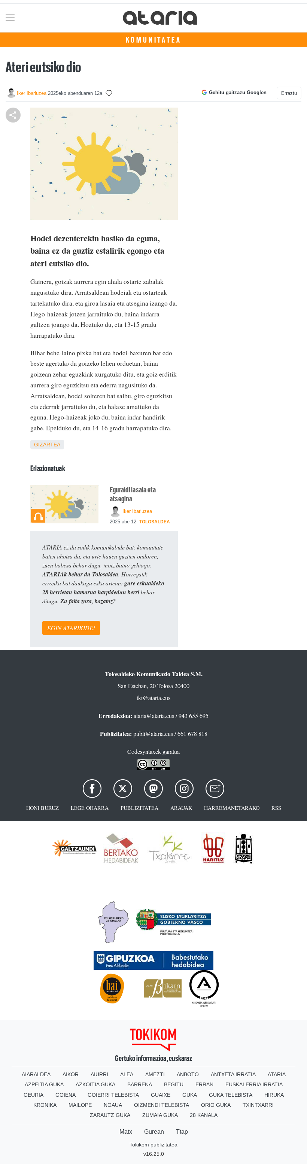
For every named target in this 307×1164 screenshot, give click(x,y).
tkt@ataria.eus (153, 698)
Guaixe (160, 1095)
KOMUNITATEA (154, 39)
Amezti (155, 1074)
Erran (204, 1084)
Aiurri (99, 1074)
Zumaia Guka (160, 1115)
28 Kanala (204, 1115)
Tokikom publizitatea (153, 1145)
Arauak (181, 807)
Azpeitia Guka (44, 1084)
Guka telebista (230, 1095)
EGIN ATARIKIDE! (71, 628)
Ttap (182, 1132)
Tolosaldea (154, 521)
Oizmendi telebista (161, 1105)
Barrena (139, 1084)
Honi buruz (42, 807)
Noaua (113, 1105)
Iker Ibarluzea (31, 93)
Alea (126, 1074)
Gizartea (47, 445)
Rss (276, 807)
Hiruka (274, 1095)
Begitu (173, 1084)
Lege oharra (90, 807)
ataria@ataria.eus (154, 715)
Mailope (80, 1105)
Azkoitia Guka (95, 1084)
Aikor (71, 1074)
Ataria (277, 1074)
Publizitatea (139, 807)
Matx (125, 1132)
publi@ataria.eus (153, 733)
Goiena (65, 1095)
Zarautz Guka (110, 1115)
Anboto (188, 1074)
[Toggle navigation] (10, 17)
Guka (189, 1095)
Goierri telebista (113, 1095)
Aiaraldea (36, 1074)
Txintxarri (258, 1105)
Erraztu (289, 93)
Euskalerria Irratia (254, 1084)
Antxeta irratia (233, 1074)
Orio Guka (216, 1105)
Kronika (45, 1105)
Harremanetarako (231, 807)
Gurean (154, 1132)
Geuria (33, 1095)
